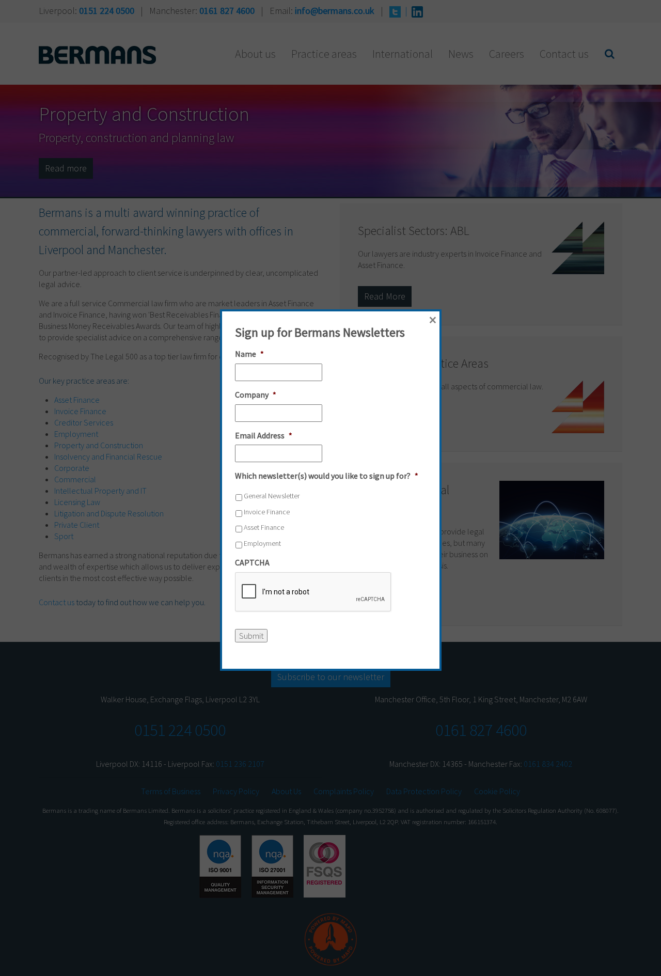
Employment (262, 543)
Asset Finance (264, 527)
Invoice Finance (267, 511)
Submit (251, 636)
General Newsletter (272, 495)
